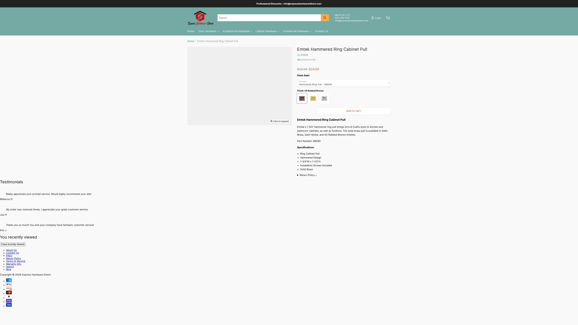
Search (10, 266)
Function (303, 81)
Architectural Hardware (236, 31)
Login (378, 17)
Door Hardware (208, 31)
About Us (11, 250)
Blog (8, 269)
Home (190, 31)
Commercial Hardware (296, 31)
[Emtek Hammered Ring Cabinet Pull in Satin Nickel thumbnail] (218, 134)
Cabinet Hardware (266, 31)
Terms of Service (15, 261)
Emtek (304, 54)
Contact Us (321, 31)
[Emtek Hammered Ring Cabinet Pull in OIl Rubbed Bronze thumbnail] (205, 134)
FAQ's (9, 255)
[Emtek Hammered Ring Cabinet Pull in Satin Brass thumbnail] (193, 134)
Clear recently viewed (12, 244)
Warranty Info (13, 263)
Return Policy (13, 258)
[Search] (325, 17)
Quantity (303, 111)
